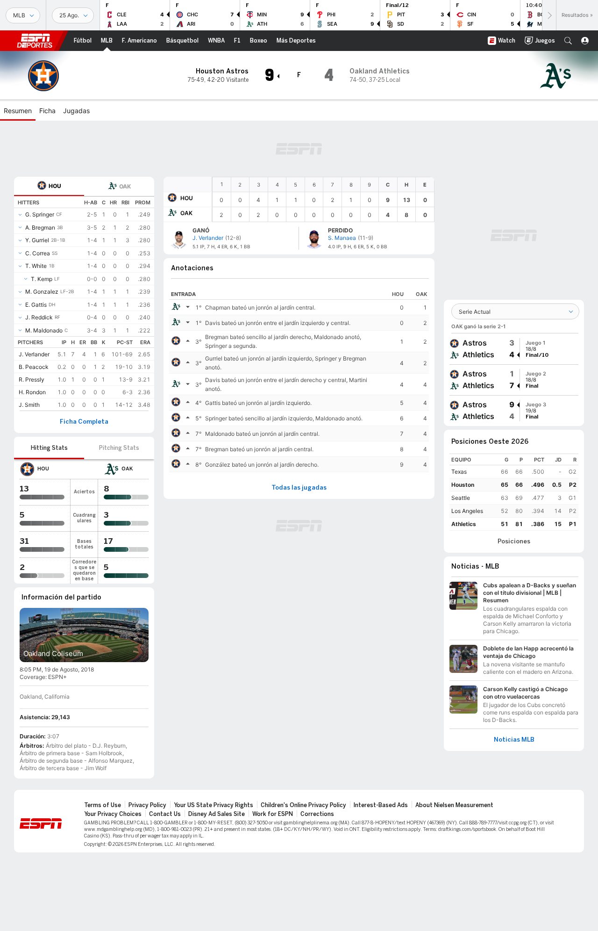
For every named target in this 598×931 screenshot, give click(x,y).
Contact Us (165, 814)
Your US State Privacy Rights (213, 805)
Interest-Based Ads (381, 805)
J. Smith (29, 404)
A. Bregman (40, 227)
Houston (462, 484)
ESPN (34, 40)
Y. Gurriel (37, 240)
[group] (514, 348)
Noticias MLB (514, 739)
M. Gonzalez (41, 291)
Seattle (460, 497)
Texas (459, 471)
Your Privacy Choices (113, 814)
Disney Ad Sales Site (216, 814)
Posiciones (514, 541)
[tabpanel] (84, 303)
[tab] (49, 186)
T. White (36, 265)
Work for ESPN (272, 814)
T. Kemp (41, 278)
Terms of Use (102, 805)
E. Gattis (36, 304)
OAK (186, 213)
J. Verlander (34, 354)
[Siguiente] (549, 15)
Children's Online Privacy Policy (303, 805)
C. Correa (37, 253)
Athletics (463, 523)
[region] (323, 199)
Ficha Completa (84, 422)
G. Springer (39, 214)
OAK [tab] (125, 186)
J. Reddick (39, 317)
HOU (186, 198)
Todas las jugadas (299, 487)
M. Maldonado (44, 330)
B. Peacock (34, 366)
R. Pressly (31, 379)
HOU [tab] (55, 185)
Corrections (317, 814)
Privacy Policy (147, 805)
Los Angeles (467, 510)
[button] (568, 40)
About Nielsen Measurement (454, 805)
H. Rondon (32, 392)
